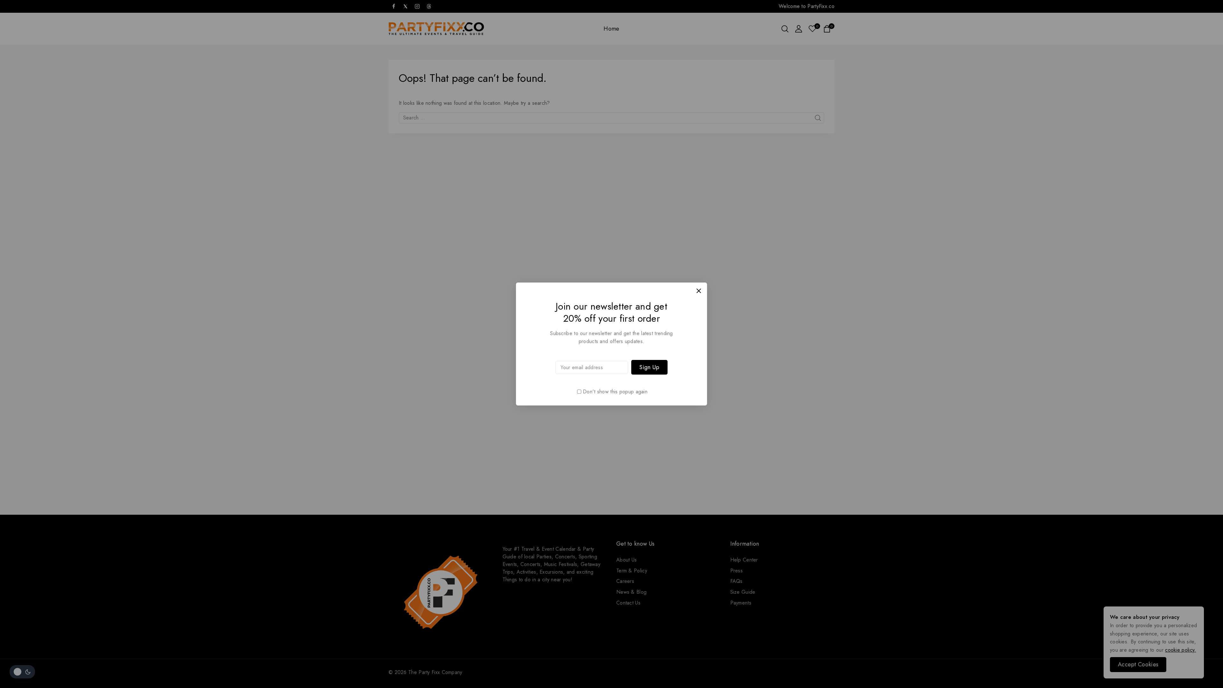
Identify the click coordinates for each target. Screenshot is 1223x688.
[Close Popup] (699, 291)
